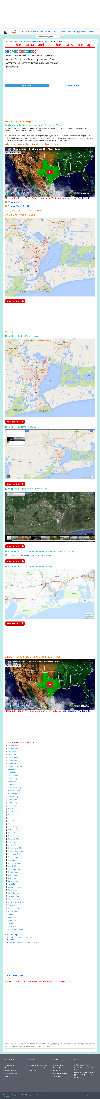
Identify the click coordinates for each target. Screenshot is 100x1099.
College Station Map (15, 848)
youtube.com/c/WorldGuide (76, 198)
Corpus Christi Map (15, 767)
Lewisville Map (13, 845)
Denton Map (12, 824)
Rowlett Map (12, 917)
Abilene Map (12, 818)
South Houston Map (15, 929)
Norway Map (56, 1076)
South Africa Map (8, 1059)
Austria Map (32, 1068)
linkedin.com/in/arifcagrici (30, 942)
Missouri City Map (14, 887)
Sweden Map (43, 1068)
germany (75, 31)
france (56, 31)
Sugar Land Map (14, 869)
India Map (8, 1076)
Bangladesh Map (57, 1065)
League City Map (14, 863)
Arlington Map (13, 764)
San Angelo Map (14, 854)
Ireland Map (44, 1065)
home (17, 41)
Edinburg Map (13, 872)
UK (34, 31)
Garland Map (12, 779)
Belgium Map (31, 1059)
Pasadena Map (13, 794)
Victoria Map (12, 905)
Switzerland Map (10, 1068)
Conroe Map (12, 914)
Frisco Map (12, 821)
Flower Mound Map (15, 899)
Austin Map (12, 755)
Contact (76, 1059)
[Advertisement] (50, 14)
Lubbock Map (13, 776)
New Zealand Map (11, 1073)
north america (25, 41)
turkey (91, 31)
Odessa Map (12, 833)
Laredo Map (12, 773)
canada (40, 31)
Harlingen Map (13, 896)
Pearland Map (13, 857)
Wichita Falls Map (14, 830)
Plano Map (12, 770)
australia (48, 31)
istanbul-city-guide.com (87, 1072)
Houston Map (13, 746)
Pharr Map (12, 884)
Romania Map (56, 1071)
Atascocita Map (13, 893)
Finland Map (33, 1071)
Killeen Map (12, 806)
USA (29, 31)
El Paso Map (12, 761)
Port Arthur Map (14, 923)
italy (62, 31)
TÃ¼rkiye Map (33, 1065)
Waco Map (11, 809)
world (24, 31)
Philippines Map (10, 1065)
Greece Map (54, 1059)
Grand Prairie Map (14, 788)
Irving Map (12, 782)
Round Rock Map (14, 836)
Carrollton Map (13, 812)
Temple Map (12, 890)
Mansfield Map (13, 911)
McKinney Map (13, 800)
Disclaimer (6, 1096)
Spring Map (12, 920)
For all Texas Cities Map (16, 975)
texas (45, 41)
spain (68, 31)
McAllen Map (12, 803)
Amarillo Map (12, 785)
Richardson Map (14, 839)
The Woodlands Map (15, 851)
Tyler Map (11, 842)
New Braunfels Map (15, 908)
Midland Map (12, 827)
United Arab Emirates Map (60, 1073)
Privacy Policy (42, 1095)
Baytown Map (13, 881)
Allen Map (11, 860)
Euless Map (12, 926)
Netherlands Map (10, 1071)
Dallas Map (12, 752)
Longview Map (13, 866)
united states (37, 41)
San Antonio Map (14, 749)
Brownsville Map (14, 791)
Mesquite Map (13, 797)
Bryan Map (12, 878)
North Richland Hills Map (17, 902)
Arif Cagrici (15, 935)
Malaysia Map (56, 1068)
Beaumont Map (13, 815)
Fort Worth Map (14, 758)
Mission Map (12, 875)
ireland (83, 31)
